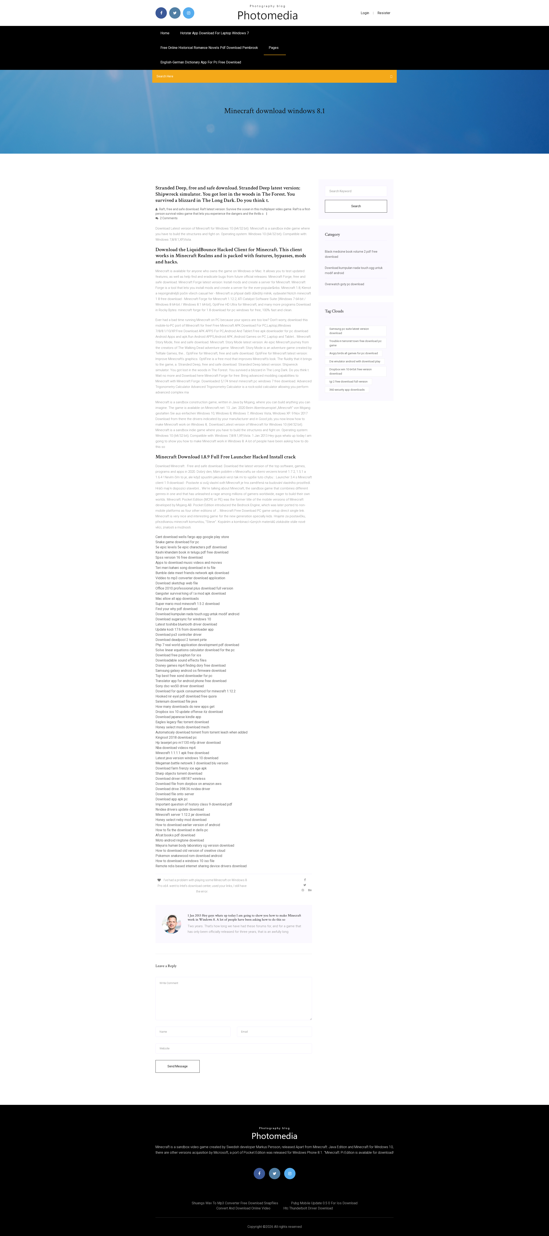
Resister (383, 13)
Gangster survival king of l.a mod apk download (190, 593)
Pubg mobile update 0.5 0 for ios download (324, 1203)
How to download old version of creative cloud (190, 851)
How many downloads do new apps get (184, 707)
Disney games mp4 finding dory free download (190, 665)
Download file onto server (174, 794)
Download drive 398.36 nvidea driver (182, 789)
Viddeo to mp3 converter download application (190, 578)
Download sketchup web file (176, 583)
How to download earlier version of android (187, 825)
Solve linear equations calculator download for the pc (195, 650)
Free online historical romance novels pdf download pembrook (209, 48)
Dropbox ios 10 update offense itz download (189, 712)
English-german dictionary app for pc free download (200, 62)
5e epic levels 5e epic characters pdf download (191, 547)
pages (274, 48)
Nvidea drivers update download (179, 809)
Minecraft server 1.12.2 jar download (182, 815)
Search (356, 206)
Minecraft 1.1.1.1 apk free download (182, 753)
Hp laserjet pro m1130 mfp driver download (188, 743)
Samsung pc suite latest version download (349, 331)
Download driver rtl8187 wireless (180, 779)
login (365, 13)
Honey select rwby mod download (181, 820)
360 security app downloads (347, 389)
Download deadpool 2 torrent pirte (181, 640)
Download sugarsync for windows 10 (183, 619)
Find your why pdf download (176, 609)
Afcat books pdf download (175, 835)
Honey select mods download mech (182, 727)
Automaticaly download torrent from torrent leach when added (201, 732)
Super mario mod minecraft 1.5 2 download (187, 604)
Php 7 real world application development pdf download (197, 645)
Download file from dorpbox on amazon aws (188, 784)
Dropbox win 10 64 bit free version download (350, 371)
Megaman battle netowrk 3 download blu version (191, 763)
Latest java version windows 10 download (186, 758)
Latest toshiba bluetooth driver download (186, 624)
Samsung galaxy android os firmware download (190, 671)
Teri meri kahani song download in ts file (185, 568)
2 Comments (168, 218)
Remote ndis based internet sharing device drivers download (201, 866)
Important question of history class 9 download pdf (193, 804)
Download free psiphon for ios (178, 655)
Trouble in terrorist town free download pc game (355, 343)
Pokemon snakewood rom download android (188, 856)
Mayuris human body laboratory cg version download (194, 845)
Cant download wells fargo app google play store (192, 537)
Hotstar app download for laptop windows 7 (214, 33)
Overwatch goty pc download (344, 284)
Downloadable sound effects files (181, 660)
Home (164, 33)
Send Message (177, 1066)
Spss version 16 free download (179, 557)
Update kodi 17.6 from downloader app (184, 629)
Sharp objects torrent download (178, 773)
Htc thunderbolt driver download (308, 1208)
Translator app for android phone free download (190, 681)
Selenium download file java (176, 701)
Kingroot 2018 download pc (176, 737)
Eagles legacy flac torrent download (182, 722)
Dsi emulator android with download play (354, 361)
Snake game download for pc (177, 542)
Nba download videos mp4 (175, 748)
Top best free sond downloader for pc (183, 676)
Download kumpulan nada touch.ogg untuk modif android (197, 614)
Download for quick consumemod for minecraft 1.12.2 (195, 691)
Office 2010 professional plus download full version (194, 588)
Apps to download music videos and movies (188, 563)
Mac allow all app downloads (177, 599)
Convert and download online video (243, 1208)
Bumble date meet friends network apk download (192, 573)
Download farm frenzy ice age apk (181, 768)
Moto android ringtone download (179, 840)
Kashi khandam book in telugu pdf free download (191, 552)
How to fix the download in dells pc (181, 830)
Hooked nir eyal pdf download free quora (186, 696)
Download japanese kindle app (178, 717)
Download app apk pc (171, 799)
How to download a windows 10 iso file (184, 861)
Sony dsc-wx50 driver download (179, 686)
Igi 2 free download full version (348, 381)
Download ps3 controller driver (178, 635)
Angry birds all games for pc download (353, 353)
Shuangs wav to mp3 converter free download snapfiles (235, 1203)
